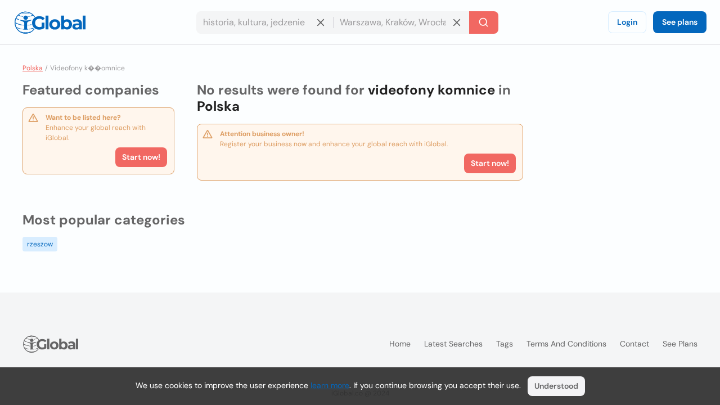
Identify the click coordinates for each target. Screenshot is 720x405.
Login (627, 22)
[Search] (483, 22)
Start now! (141, 157)
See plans (680, 22)
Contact (634, 344)
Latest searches (453, 344)
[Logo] (50, 22)
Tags (504, 344)
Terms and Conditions (566, 344)
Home (400, 344)
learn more (329, 385)
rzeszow (40, 244)
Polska (32, 68)
